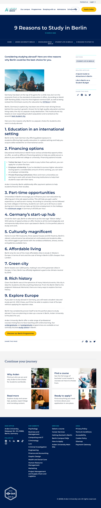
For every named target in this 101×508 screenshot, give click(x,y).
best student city (18, 116)
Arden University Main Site (61, 446)
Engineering (33, 450)
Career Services (58, 432)
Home (9, 42)
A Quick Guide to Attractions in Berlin (84, 75)
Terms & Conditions (84, 432)
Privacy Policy (81, 429)
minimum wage (14, 209)
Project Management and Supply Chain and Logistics (37, 474)
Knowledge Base (45, 42)
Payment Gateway (83, 445)
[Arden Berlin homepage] (11, 9)
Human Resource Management (35, 464)
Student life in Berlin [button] (85, 61)
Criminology (33, 441)
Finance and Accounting (38, 453)
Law (30, 444)
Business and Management (33, 433)
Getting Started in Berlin (62, 435)
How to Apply (57, 441)
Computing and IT (35, 437)
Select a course (58, 429)
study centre (24, 327)
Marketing (32, 468)
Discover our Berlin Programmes (20, 333)
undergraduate (11, 325)
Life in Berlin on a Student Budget (83, 81)
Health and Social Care (37, 460)
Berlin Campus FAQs (60, 438)
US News (46, 102)
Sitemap (79, 441)
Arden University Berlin (25, 42)
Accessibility (81, 435)
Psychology (33, 429)
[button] (93, 2)
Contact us (84, 2)
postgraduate (26, 325)
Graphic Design (34, 456)
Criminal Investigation (37, 447)
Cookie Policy (81, 438)
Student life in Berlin (64, 42)
